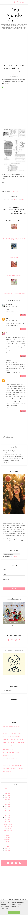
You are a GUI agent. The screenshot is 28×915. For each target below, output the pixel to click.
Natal (16, 730)
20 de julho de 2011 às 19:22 (11, 320)
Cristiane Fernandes (11, 380)
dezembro (7, 824)
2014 (6, 813)
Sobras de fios (7, 771)
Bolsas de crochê (8, 762)
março (6, 844)
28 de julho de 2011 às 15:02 (11, 362)
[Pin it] (18, 199)
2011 (6, 819)
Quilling (20, 768)
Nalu (7, 318)
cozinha (12, 739)
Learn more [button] (5, 908)
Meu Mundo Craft (14, 15)
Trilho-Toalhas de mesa (10, 775)
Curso (18, 746)
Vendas (21, 775)
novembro (7, 826)
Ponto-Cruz (20, 742)
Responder (23, 314)
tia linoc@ (9, 304)
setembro (7, 830)
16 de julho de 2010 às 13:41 (11, 306)
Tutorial (6, 739)
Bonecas (18, 762)
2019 (6, 802)
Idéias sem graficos (14, 736)
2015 (6, 811)
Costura (10, 730)
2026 (6, 788)
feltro (18, 752)
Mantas (12, 749)
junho (6, 837)
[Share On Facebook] (10, 199)
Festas (13, 742)
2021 (6, 797)
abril (5, 841)
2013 (6, 815)
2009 (6, 848)
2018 (6, 804)
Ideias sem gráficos (9, 746)
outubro (6, 828)
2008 (6, 850)
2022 (6, 795)
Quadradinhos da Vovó (10, 758)
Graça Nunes (9, 332)
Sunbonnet (18, 765)
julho (5, 835)
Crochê (14, 74)
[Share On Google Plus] (14, 199)
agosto (6, 833)
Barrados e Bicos (8, 755)
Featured (17, 726)
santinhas (6, 768)
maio (5, 839)
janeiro (6, 846)
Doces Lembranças (8, 752)
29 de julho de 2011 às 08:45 (11, 382)
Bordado (6, 749)
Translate (15, 556)
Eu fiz (5, 730)
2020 (6, 799)
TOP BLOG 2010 (14, 191)
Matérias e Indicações (9, 733)
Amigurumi (20, 739)
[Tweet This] (6, 199)
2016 (6, 808)
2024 (6, 791)
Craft (11, 726)
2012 (6, 817)
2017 (6, 806)
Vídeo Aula (6, 742)
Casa (19, 733)
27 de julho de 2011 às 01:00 (11, 334)
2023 (6, 793)
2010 (6, 822)
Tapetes (5, 765)
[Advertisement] (14, 49)
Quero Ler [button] (14, 912)
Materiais (14, 768)
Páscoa (11, 765)
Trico (5, 736)
